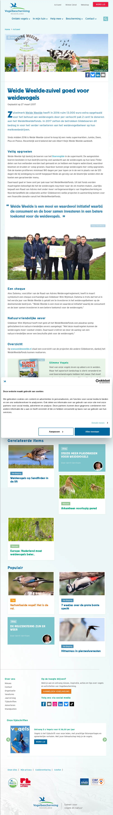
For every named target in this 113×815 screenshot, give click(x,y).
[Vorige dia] (8, 748)
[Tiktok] (72, 704)
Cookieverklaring (43, 770)
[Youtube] (49, 704)
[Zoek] (105, 19)
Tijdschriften (10, 701)
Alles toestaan (92, 431)
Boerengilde (58, 156)
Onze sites (12, 770)
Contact (89, 18)
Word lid (40, 742)
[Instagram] (55, 704)
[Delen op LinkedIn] (98, 74)
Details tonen (98, 423)
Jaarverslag (10, 698)
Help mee (55, 18)
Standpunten (11, 709)
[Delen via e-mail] (103, 74)
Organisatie (10, 691)
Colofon (57, 770)
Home (7, 29)
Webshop (85, 5)
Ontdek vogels (20, 18)
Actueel (16, 29)
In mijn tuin (39, 18)
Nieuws (8, 683)
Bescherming (73, 18)
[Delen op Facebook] (87, 74)
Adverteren (10, 705)
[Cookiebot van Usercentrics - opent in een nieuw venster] (98, 381)
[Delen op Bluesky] (92, 74)
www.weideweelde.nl (21, 349)
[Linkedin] (60, 704)
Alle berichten (16, 38)
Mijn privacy (26, 770)
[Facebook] (43, 704)
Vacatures (9, 694)
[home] (17, 9)
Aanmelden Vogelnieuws (56, 691)
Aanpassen (54, 431)
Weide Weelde (34, 112)
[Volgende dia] (104, 748)
